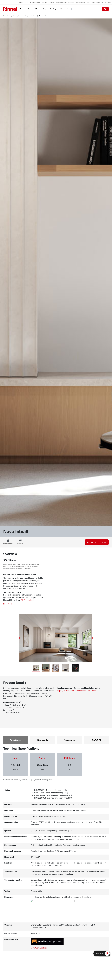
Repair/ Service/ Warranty (65, 2)
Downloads (8, 543)
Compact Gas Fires (30, 16)
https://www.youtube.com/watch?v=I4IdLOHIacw (77, 691)
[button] (20, 638)
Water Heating (40, 9)
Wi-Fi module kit (27, 600)
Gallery (20, 543)
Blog (88, 2)
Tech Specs (15, 740)
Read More (7, 604)
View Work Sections (39, 948)
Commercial (64, 9)
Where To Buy (35, 2)
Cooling (53, 9)
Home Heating (25, 9)
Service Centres (48, 2)
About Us (22, 2)
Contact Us (96, 2)
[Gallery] (20, 540)
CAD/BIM (96, 740)
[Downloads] (8, 540)
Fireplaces (18, 16)
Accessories (69, 740)
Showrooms (80, 2)
